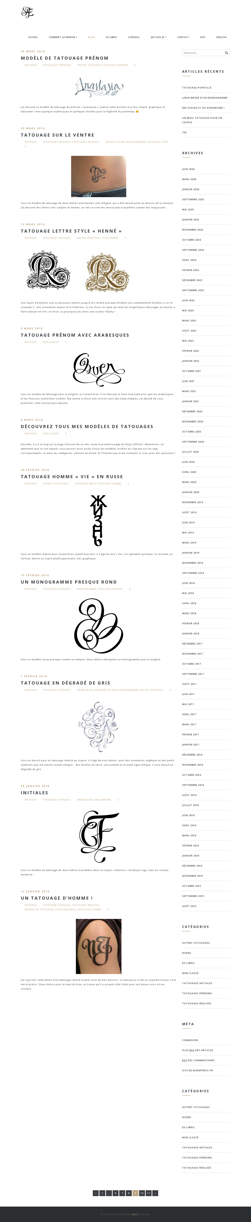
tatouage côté (157, 142)
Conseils (134, 37)
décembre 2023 (192, 280)
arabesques (85, 689)
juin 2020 (188, 462)
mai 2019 (188, 532)
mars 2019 (189, 542)
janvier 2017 (190, 744)
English (221, 37)
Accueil (33, 37)
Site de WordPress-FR (197, 1070)
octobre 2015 (191, 886)
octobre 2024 (191, 239)
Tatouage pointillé (196, 87)
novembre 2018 (192, 562)
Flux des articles (197, 1050)
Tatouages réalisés (86, 142)
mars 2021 (189, 391)
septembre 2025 (193, 199)
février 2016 (190, 845)
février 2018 (190, 623)
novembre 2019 (192, 502)
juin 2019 (188, 522)
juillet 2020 (190, 451)
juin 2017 (188, 694)
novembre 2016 (192, 764)
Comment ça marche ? (63, 37)
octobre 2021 (191, 371)
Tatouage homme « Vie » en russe (72, 476)
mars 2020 (189, 482)
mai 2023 (188, 310)
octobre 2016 (191, 774)
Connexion (190, 1040)
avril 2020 (189, 472)
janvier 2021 (190, 401)
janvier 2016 (190, 855)
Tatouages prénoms (57, 65)
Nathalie (31, 65)
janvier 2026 (190, 189)
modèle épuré (115, 142)
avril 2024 (189, 260)
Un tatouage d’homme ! (57, 898)
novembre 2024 (192, 229)
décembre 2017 (192, 643)
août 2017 (189, 684)
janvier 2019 (190, 552)
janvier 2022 (190, 361)
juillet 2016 (190, 805)
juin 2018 (188, 583)
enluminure (103, 799)
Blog (91, 37)
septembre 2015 (193, 896)
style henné (110, 238)
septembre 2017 (193, 674)
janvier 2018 (190, 633)
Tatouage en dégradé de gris (66, 683)
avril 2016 (189, 825)
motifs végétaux (89, 65)
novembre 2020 (192, 421)
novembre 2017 (192, 653)
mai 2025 (188, 209)
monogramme (136, 142)
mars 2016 (189, 835)
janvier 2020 (190, 492)
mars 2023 (189, 320)
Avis (202, 37)
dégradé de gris (106, 689)
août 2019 (189, 512)
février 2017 (190, 734)
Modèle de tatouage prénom (65, 58)
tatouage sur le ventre (58, 135)
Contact (183, 37)
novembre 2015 (192, 875)
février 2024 (190, 270)
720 (184, 132)
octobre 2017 (191, 663)
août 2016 (189, 795)
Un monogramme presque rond (69, 582)
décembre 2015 (192, 865)
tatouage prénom (115, 65)
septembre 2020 (193, 441)
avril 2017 (189, 714)
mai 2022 (188, 340)
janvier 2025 (190, 219)
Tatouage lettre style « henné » (71, 231)
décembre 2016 (192, 754)
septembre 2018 (193, 573)
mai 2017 (188, 704)
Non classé (51, 342)
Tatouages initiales (57, 142)
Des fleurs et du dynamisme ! (203, 107)
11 (148, 1193)
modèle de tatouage (39, 909)
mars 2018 (189, 613)
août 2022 (189, 330)
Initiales (35, 793)
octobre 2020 (191, 431)
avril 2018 (189, 603)
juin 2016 (188, 815)
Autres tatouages (56, 483)
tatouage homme (109, 483)
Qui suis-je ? (158, 37)
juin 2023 (188, 300)
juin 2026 (188, 169)
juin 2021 (188, 381)
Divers (186, 953)
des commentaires (198, 1060)
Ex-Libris (111, 37)
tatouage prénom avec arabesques (75, 335)
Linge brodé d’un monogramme (205, 97)
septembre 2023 (193, 290)
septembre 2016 (193, 785)
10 (142, 1193)
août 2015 (189, 906)
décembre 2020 (192, 411)
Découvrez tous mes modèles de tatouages (87, 426)
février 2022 (190, 350)
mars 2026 (189, 179)
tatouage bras (85, 483)
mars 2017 (189, 724)
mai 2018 (188, 593)
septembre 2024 (193, 249)
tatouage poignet (110, 589)
